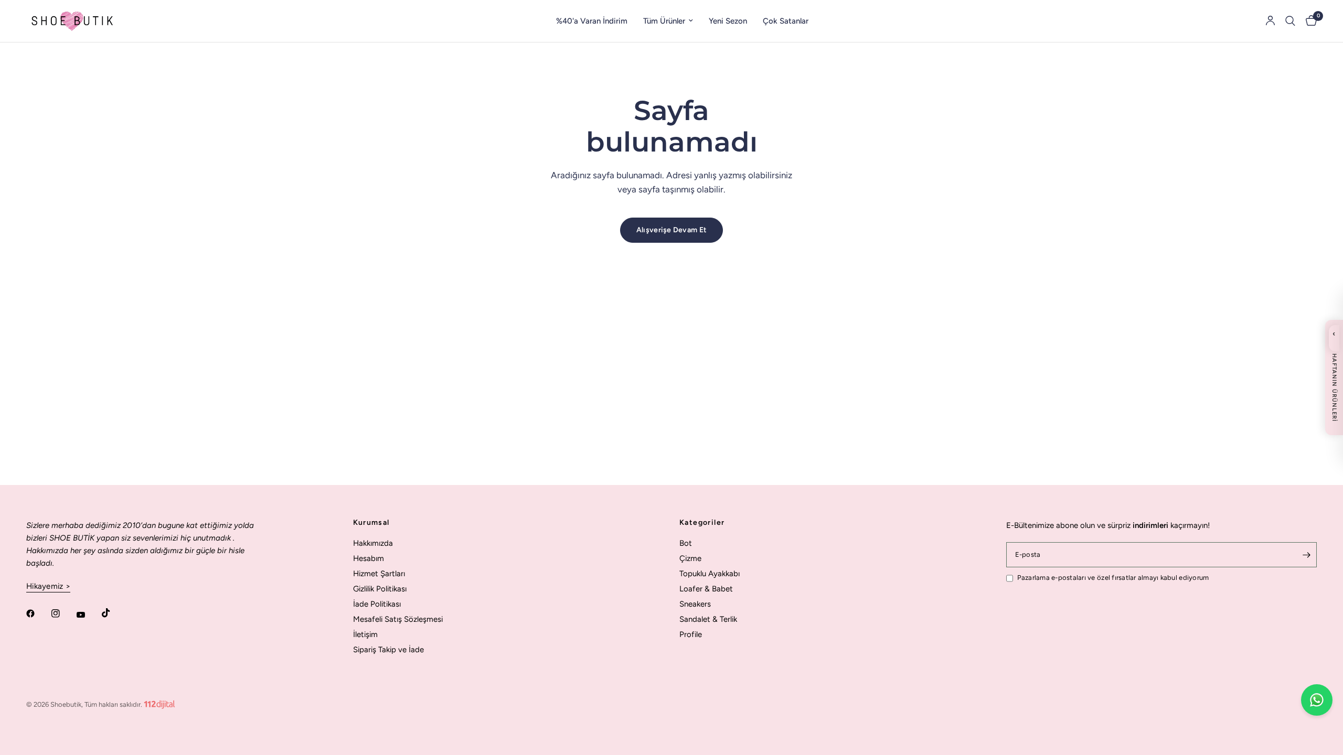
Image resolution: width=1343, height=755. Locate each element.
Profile (690, 634)
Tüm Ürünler (664, 21)
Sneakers (695, 604)
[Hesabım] (1270, 21)
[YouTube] (88, 615)
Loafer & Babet (706, 589)
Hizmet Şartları (379, 573)
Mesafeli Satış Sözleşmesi (398, 619)
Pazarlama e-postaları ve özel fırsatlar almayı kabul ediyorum (1113, 577)
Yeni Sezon (728, 21)
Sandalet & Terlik (708, 619)
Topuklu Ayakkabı (709, 573)
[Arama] (1290, 21)
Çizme (690, 558)
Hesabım (368, 558)
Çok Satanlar (785, 21)
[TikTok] (113, 612)
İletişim (365, 634)
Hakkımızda (373, 543)
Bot (685, 543)
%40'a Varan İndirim (591, 21)
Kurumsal (371, 522)
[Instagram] (62, 613)
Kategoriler (701, 522)
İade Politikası (377, 604)
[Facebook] (37, 613)
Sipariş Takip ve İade (388, 649)
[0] (1309, 21)
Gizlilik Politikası (380, 589)
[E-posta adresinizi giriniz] (1306, 554)
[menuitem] (591, 21)
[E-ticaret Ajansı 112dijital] (159, 702)
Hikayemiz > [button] (48, 586)
